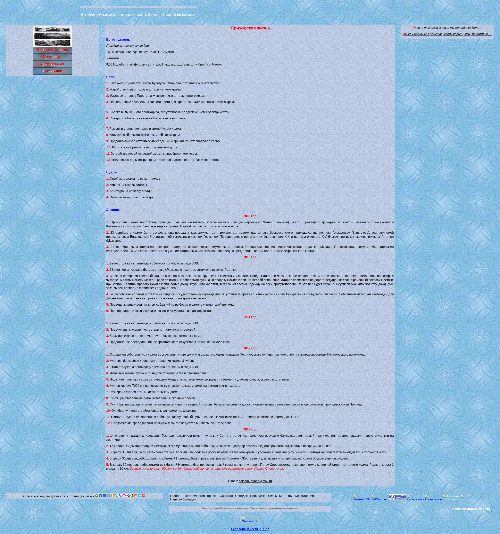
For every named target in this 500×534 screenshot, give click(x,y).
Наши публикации (183, 499)
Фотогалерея (304, 496)
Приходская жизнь (263, 496)
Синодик (241, 496)
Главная (176, 496)
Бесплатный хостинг (246, 529)
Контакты (286, 496)
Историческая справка (201, 496)
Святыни (226, 496)
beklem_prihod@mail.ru (255, 481)
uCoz (265, 529)
